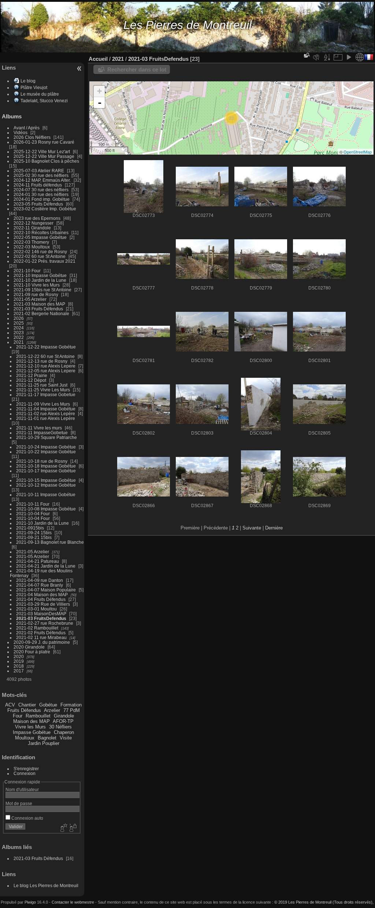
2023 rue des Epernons (37, 218)
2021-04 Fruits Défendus (41, 599)
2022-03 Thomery (31, 242)
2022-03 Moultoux (32, 246)
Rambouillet (38, 716)
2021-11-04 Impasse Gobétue (45, 408)
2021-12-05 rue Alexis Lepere (45, 370)
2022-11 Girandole (32, 227)
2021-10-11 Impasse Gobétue (45, 494)
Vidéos (20, 132)
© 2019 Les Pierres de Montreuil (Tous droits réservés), (324, 902)
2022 (19, 337)
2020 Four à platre (32, 651)
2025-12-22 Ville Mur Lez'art (42, 151)
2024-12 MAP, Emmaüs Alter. (42, 180)
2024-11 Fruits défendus (38, 184)
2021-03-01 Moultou (36, 608)
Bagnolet (47, 738)
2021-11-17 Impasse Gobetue (45, 394)
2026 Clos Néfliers (32, 137)
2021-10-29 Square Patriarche (46, 437)
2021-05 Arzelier (30, 299)
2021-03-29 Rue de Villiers (43, 604)
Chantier (27, 705)
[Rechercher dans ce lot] (306, 55)
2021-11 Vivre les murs (39, 427)
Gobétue (48, 705)
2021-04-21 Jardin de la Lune (45, 566)
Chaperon (64, 732)
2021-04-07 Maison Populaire (46, 589)
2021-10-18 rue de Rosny (41, 461)
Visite (66, 738)
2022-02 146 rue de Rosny (40, 251)
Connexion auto (26, 818)
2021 (19, 342)
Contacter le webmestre (73, 902)
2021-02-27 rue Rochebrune (44, 623)
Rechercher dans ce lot (136, 69)
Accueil (98, 59)
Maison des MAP (31, 721)
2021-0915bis (30, 527)
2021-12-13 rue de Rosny (41, 361)
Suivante (251, 528)
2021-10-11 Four (32, 504)
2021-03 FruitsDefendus (41, 618)
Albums (12, 116)
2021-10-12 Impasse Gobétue (46, 485)
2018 (19, 666)
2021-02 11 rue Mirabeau (41, 637)
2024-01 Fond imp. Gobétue (42, 199)
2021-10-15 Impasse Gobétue (46, 480)
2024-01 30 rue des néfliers (42, 194)
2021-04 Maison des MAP (42, 594)
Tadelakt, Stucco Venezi (44, 100)
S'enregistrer (26, 768)
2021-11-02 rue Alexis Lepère (45, 413)
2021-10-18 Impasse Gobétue (46, 466)
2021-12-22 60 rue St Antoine (45, 356)
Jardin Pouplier (43, 743)
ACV (10, 705)
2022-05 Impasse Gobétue (40, 237)
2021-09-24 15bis (34, 532)
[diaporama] (348, 57)
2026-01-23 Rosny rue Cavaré (44, 142)
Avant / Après (27, 127)
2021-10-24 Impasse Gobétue (46, 446)
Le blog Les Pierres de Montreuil (46, 885)
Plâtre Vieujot (34, 87)
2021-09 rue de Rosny (36, 294)
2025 (19, 323)
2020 (19, 656)
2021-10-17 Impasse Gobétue (46, 470)
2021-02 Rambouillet (37, 627)
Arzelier (52, 710)
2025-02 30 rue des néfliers (41, 175)
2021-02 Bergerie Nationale (41, 313)
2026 (19, 318)
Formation (71, 705)
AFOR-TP (63, 721)
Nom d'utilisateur (22, 789)
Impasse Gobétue (32, 732)
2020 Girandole (29, 647)
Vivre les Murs (30, 727)
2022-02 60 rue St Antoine (40, 256)
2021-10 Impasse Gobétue (40, 275)
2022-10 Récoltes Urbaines (41, 232)
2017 (19, 670)
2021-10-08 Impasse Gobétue (46, 508)
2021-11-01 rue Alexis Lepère (45, 418)
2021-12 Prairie (31, 375)
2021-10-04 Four (33, 513)
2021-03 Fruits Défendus (38, 308)
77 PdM (71, 710)
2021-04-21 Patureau (37, 561)
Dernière (274, 528)
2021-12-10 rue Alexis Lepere (45, 365)
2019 (19, 661)
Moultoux (24, 738)
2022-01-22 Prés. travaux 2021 (44, 261)
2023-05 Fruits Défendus (38, 204)
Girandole (64, 716)
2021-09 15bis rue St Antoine (42, 289)
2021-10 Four (27, 270)
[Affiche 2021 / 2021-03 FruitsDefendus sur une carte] (359, 57)
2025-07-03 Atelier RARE (39, 170)
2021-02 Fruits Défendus (41, 632)
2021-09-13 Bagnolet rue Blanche (50, 542)
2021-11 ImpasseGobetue (42, 432)
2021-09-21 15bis (34, 537)
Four (17, 716)
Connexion (25, 773)
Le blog (28, 80)
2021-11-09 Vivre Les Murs (43, 404)
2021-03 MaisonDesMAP (41, 613)
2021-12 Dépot (31, 380)
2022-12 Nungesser (33, 223)
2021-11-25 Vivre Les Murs (43, 389)
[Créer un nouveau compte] (63, 828)
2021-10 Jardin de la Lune (40, 280)
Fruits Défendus (24, 710)
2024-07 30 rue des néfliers (41, 189)
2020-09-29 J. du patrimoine (42, 642)
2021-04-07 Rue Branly (39, 585)
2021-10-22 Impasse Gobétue (46, 451)
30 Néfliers (60, 727)
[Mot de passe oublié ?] (72, 828)
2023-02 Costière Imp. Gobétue (45, 208)
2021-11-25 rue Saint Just (41, 385)
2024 (19, 327)
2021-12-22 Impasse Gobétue (46, 346)
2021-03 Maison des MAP (39, 304)
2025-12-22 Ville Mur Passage (44, 156)
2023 (19, 332)
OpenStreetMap (358, 152)
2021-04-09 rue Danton (39, 580)
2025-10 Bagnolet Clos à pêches (46, 161)
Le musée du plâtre (40, 94)
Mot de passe (18, 803)
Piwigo (30, 902)
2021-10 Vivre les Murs (37, 285)
